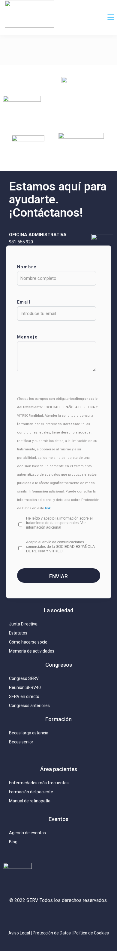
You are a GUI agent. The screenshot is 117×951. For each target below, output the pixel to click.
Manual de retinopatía (29, 800)
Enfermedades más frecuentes (39, 782)
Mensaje (27, 337)
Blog (13, 841)
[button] (111, 17)
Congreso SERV (24, 678)
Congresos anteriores (29, 705)
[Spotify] (86, 916)
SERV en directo (24, 696)
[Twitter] (45, 916)
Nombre (27, 266)
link (48, 508)
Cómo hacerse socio (28, 642)
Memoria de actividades (31, 651)
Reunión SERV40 (25, 687)
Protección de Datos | (53, 933)
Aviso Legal (19, 933)
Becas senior (21, 741)
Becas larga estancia (28, 732)
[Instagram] (32, 916)
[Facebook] (72, 916)
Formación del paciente (31, 791)
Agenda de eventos (27, 832)
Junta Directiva (23, 624)
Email (24, 302)
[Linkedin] (58, 916)
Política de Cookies (91, 933)
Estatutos (18, 633)
